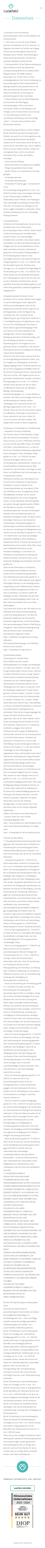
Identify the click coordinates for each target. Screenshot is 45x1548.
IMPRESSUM (8, 1479)
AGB (30, 1479)
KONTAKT (37, 1479)
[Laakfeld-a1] (10, 4)
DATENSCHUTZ (20, 1479)
